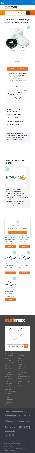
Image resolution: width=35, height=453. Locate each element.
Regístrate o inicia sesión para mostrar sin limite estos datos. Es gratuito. (18, 80)
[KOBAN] (16, 178)
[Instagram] (13, 435)
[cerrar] (33, 3)
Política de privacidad (8, 448)
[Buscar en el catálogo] (28, 13)
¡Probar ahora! (17, 232)
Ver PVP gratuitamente (17, 68)
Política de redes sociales (22, 448)
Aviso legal (6, 447)
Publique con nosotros (8, 403)
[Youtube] (9, 435)
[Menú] (29, 7)
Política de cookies (15, 447)
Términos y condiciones (9, 450)
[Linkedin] (6, 435)
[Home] (11, 8)
